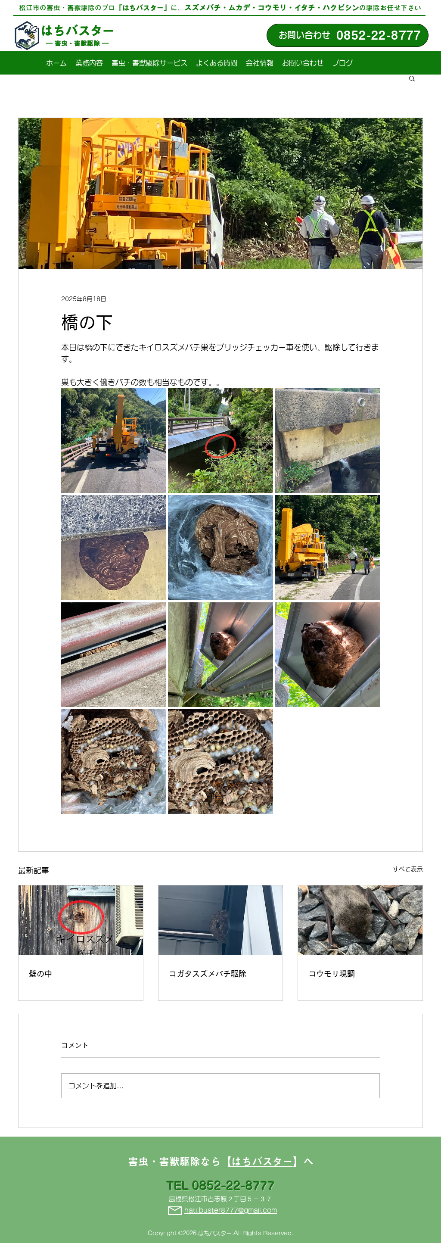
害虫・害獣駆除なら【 (179, 1161)
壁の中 (40, 974)
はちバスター (77, 30)
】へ (303, 1161)
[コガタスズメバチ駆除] (220, 920)
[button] (412, 78)
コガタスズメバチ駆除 (207, 974)
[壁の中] (81, 920)
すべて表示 (408, 869)
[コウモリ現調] (360, 920)
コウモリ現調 (331, 974)
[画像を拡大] (113, 440)
